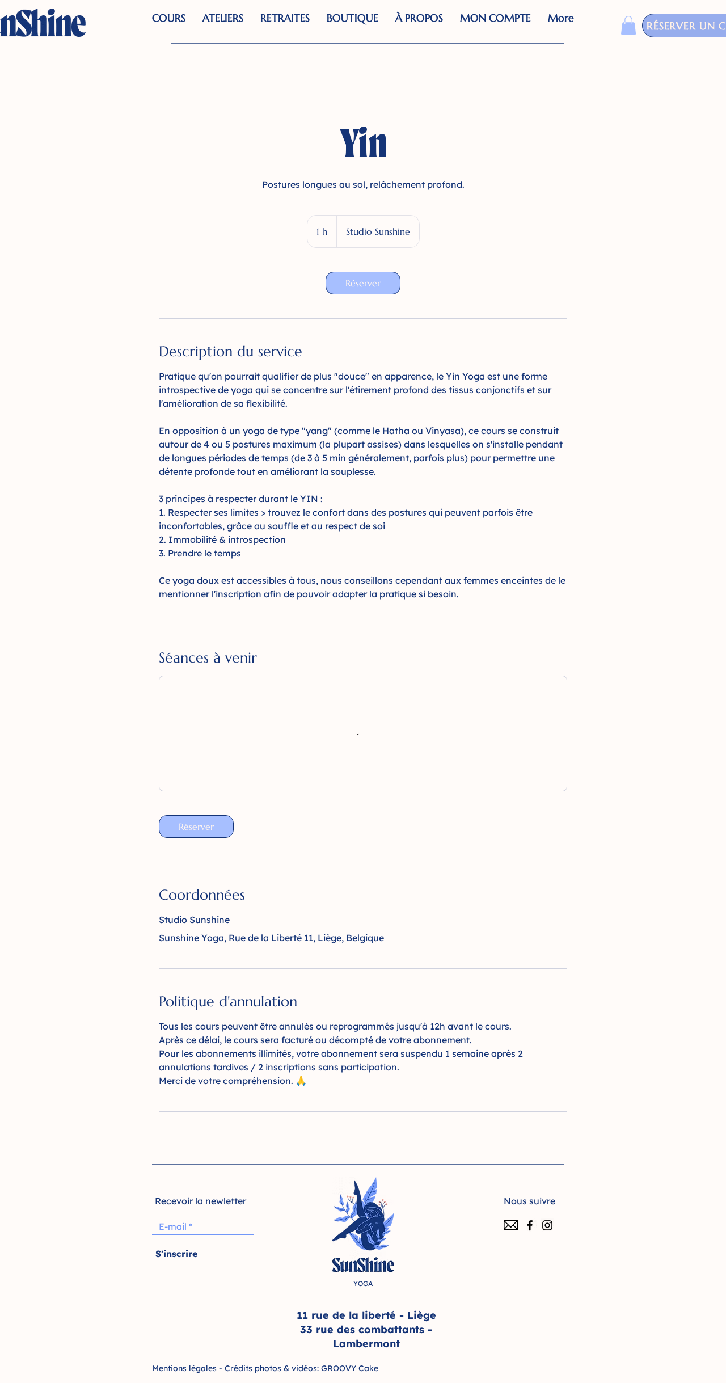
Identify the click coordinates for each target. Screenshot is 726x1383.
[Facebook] (530, 1225)
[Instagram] (547, 1225)
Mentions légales (184, 1368)
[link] (363, 283)
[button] (352, 25)
